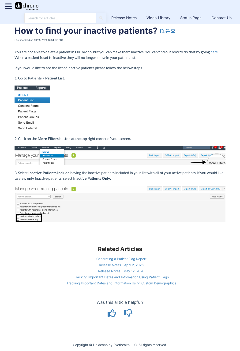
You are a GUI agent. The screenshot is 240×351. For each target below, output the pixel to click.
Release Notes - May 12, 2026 (121, 271)
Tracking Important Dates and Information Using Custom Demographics (121, 283)
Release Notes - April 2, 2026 (121, 265)
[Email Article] (173, 31)
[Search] (101, 18)
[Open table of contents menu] (9, 5)
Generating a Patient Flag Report (121, 259)
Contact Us (221, 17)
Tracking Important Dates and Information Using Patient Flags (121, 277)
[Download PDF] (162, 31)
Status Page (191, 17)
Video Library (158, 17)
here (214, 52)
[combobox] (60, 18)
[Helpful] (112, 314)
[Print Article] (168, 31)
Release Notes (124, 17)
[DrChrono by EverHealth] (28, 4)
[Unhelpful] (128, 314)
